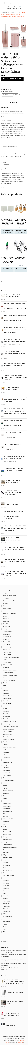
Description (14, 102)
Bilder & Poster (7, 624)
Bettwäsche (6, 619)
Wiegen (5, 924)
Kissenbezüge (6, 724)
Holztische (6, 711)
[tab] (14, 102)
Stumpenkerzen (7, 870)
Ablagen (5, 593)
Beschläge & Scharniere (9, 613)
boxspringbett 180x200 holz (10, 93)
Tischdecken (6, 883)
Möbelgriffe (6, 767)
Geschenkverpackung (9, 680)
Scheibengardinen (8, 806)
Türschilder (6, 888)
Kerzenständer (7, 719)
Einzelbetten (6, 649)
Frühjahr (5, 660)
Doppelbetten (7, 636)
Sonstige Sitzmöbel (8, 842)
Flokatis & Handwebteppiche (11, 657)
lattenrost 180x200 (8, 94)
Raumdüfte (6, 793)
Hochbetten (6, 701)
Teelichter (5, 873)
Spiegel (5, 855)
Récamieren (6, 796)
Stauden (5, 862)
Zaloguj (14, 8)
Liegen (4, 749)
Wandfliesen (6, 901)
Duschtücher (6, 644)
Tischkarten (6, 885)
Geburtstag (6, 678)
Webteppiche (6, 921)
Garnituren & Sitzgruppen (10, 675)
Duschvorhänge (7, 647)
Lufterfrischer (6, 757)
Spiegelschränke (7, 857)
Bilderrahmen (6, 626)
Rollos (4, 801)
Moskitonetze (7, 770)
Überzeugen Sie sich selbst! (12, 78)
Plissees (5, 785)
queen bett (18, 94)
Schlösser (5, 816)
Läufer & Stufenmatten (9, 747)
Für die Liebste (7, 662)
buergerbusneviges (6, 3)
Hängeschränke (7, 698)
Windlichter (6, 927)
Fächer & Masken (7, 652)
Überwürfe (6, 891)
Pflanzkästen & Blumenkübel (10, 783)
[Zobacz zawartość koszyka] (19, 7)
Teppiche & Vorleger (8, 875)
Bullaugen (5, 629)
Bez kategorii (6, 621)
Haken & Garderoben (8, 688)
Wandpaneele (6, 903)
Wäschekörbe (6, 909)
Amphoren (6, 598)
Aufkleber (5, 603)
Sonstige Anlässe (7, 839)
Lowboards (6, 752)
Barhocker (6, 611)
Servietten (6, 821)
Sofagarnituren (7, 834)
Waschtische (6, 911)
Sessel (4, 824)
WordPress (20, 1042)
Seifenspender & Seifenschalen (11, 819)
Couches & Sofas (7, 631)
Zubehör (5, 932)
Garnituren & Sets (8, 672)
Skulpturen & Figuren (8, 832)
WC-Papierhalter (7, 916)
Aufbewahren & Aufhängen (10, 601)
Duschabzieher (7, 642)
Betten (5, 616)
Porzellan (5, 788)
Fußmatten (6, 667)
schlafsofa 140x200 (7, 96)
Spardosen (6, 852)
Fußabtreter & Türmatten (10, 665)
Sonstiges (5, 850)
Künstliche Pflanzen (8, 742)
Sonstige (5, 837)
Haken (4, 685)
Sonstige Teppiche (8, 844)
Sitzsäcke (5, 829)
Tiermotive (6, 878)
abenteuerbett (9, 91)
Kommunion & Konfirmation (10, 726)
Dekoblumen (6, 634)
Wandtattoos (6, 906)
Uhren (4, 893)
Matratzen (6, 760)
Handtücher (6, 693)
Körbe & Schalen (7, 731)
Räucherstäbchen (8, 790)
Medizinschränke (7, 762)
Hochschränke (7, 703)
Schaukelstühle (7, 803)
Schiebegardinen (7, 811)
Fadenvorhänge (7, 654)
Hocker (5, 708)
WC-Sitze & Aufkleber (9, 919)
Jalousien (5, 713)
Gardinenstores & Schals (10, 670)
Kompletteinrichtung (8, 729)
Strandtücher (6, 865)
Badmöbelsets (7, 608)
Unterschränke (7, 896)
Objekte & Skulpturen (9, 773)
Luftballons (6, 755)
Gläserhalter (6, 683)
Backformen (6, 606)
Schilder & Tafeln (7, 814)
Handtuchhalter (7, 696)
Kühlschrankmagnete (8, 739)
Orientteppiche (7, 775)
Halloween (6, 690)
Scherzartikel (6, 808)
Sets (9, 89)
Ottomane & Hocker (8, 780)
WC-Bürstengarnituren (9, 914)
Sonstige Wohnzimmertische (10, 847)
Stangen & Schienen (8, 860)
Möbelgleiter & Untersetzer (10, 765)
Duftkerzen (6, 639)
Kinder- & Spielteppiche (9, 721)
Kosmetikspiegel (7, 734)
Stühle (4, 867)
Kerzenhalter (6, 716)
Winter (5, 929)
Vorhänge (5, 898)
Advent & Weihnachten (9, 595)
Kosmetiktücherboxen (9, 737)
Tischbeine (6, 880)
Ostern (5, 778)
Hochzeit (5, 706)
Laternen (5, 744)
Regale (5, 798)
